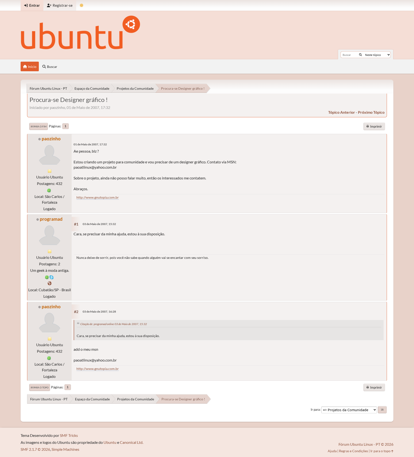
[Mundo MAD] (50, 283)
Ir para (315, 409)
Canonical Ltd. (131, 442)
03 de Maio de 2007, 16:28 (99, 311)
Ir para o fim (38, 126)
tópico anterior (341, 112)
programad (51, 219)
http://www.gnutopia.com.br (97, 197)
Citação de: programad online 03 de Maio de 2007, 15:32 (113, 324)
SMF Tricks (69, 435)
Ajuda (332, 451)
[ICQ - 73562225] (47, 276)
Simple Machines (65, 449)
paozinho (51, 138)
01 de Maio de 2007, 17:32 (90, 144)
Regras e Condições (353, 451)
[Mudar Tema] (81, 5)
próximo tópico (371, 112)
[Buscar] (360, 54)
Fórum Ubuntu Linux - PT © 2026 (366, 444)
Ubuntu (110, 442)
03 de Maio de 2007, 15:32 (99, 224)
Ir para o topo (40, 387)
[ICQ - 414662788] (49, 190)
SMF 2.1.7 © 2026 (35, 449)
